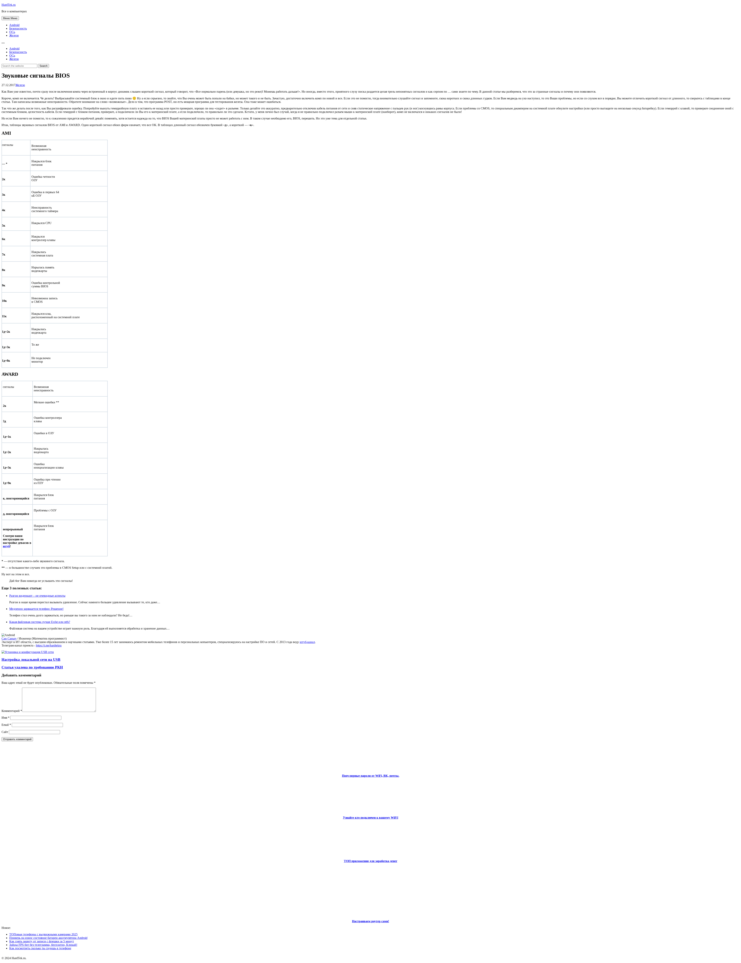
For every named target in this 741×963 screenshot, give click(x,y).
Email (6, 724)
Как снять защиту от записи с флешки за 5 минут (41, 941)
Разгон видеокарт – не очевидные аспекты (37, 595)
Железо (14, 35)
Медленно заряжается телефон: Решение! (36, 608)
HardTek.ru (9, 4)
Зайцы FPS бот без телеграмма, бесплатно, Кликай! (43, 944)
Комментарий (12, 711)
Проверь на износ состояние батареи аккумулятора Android (48, 937)
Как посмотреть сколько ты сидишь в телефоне (40, 948)
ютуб (6, 546)
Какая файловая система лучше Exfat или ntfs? (39, 622)
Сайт (5, 732)
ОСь (12, 32)
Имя (5, 717)
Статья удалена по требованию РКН (32, 667)
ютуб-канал (307, 642)
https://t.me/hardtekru (49, 645)
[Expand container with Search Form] (3, 43)
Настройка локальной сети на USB (31, 660)
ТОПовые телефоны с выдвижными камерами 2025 (43, 934)
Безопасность (18, 28)
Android (14, 25)
